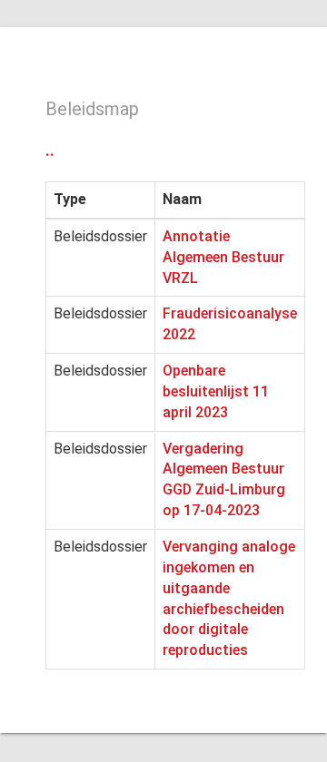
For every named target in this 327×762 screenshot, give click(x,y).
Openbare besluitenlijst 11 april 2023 (216, 391)
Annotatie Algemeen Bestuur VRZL (223, 257)
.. (49, 150)
